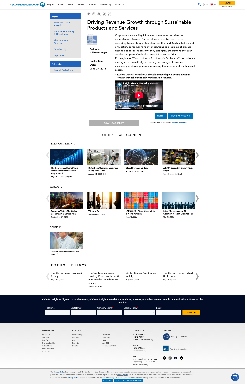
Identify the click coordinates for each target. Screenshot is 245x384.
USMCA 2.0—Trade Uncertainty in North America (140, 212)
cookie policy (122, 375)
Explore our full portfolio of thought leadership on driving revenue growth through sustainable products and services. (153, 76)
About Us (8, 51)
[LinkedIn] (89, 14)
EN (215, 4)
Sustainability (60, 49)
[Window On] (104, 200)
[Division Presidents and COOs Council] (66, 240)
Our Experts (47, 340)
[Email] (99, 14)
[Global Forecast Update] (141, 157)
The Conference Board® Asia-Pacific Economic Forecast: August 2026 (65, 171)
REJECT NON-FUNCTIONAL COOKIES (128, 381)
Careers (7, 57)
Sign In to (12, 70)
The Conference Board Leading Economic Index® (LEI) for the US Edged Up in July (103, 277)
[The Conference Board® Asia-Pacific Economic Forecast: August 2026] (66, 157)
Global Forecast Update (137, 168)
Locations (46, 351)
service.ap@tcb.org (140, 364)
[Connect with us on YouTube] (175, 358)
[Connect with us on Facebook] (164, 358)
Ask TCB (105, 343)
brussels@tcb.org (139, 351)
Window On (93, 211)
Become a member (179, 122)
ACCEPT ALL (107, 381)
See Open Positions (179, 337)
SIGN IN (160, 116)
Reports (75, 343)
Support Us (59, 55)
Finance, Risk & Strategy (61, 41)
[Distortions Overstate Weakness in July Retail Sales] (104, 157)
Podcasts (106, 337)
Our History (46, 337)
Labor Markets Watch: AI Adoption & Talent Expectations (178, 212)
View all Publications (63, 70)
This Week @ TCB (11, 64)
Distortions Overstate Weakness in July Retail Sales (103, 169)
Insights (7, 12)
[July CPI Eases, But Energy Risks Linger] (178, 157)
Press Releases (48, 348)
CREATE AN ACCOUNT (180, 116)
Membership (9, 44)
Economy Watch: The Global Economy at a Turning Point (64, 212)
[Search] (199, 4)
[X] (94, 14)
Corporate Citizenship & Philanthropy (64, 33)
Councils (7, 38)
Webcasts (106, 334)
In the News (47, 346)
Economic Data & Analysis (62, 24)
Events (6, 18)
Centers (7, 31)
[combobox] (213, 4)
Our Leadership (48, 343)
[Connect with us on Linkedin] (181, 358)
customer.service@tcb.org (143, 340)
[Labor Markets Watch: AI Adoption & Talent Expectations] (178, 200)
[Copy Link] (104, 14)
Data (5, 25)
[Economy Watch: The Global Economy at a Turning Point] (66, 200)
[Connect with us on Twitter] (170, 358)
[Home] (26, 4)
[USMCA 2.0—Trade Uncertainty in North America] (141, 200)
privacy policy (73, 377)
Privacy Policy (59, 372)
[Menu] (4, 4)
